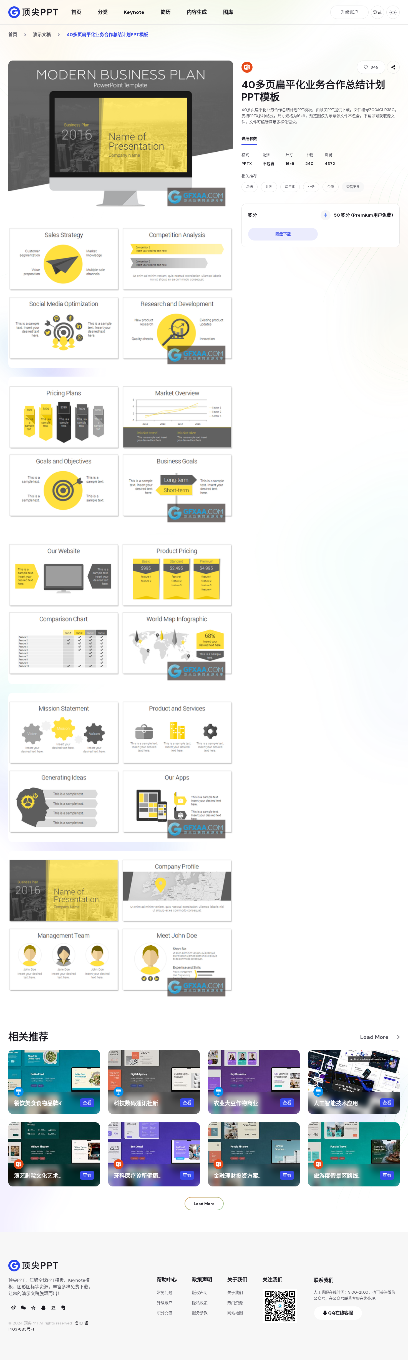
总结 (249, 187)
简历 (166, 12)
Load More (374, 1037)
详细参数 (249, 138)
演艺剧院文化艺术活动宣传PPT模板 (58, 1175)
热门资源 (235, 1302)
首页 (76, 12)
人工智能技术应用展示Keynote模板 (358, 1103)
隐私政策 (200, 1302)
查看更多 (353, 187)
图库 (228, 12)
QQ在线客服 (340, 1313)
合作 (330, 187)
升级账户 (164, 1302)
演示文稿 (42, 34)
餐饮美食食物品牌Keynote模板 (53, 1103)
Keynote (134, 12)
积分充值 (164, 1312)
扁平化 (290, 187)
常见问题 (164, 1292)
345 (374, 67)
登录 (377, 12)
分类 (103, 12)
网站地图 (235, 1312)
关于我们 (235, 1292)
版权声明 (200, 1292)
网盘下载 (283, 234)
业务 (311, 187)
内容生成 (197, 12)
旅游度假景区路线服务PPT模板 (352, 1175)
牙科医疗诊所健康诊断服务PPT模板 (158, 1175)
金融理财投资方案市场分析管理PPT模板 (263, 1175)
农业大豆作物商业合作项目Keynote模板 (264, 1103)
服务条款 (200, 1312)
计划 (269, 187)
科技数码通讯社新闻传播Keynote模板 (161, 1103)
